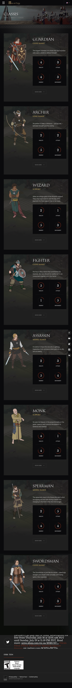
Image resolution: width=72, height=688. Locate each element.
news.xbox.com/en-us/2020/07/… (40, 643)
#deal (17, 645)
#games (18, 648)
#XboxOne (35, 645)
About (13, 17)
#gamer (56, 645)
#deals (63, 643)
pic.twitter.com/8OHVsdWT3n (40, 648)
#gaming (47, 645)
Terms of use (23, 677)
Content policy (33, 677)
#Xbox (24, 645)
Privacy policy (13, 677)
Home (6, 17)
